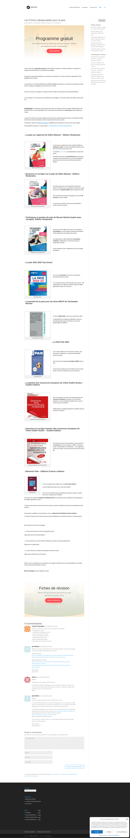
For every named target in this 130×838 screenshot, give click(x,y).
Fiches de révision (53, 600)
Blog (100, 7)
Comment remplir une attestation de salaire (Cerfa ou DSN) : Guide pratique (98, 44)
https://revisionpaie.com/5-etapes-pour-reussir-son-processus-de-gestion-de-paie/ (53, 655)
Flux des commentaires (31, 817)
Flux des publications (30, 815)
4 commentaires (57, 23)
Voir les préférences (122, 832)
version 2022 (63, 151)
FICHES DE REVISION (74, 7)
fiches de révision (43, 122)
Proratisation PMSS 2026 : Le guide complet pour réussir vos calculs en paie (98, 38)
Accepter (97, 832)
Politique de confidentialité (113, 835)
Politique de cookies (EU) (43, 832)
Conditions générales (29, 832)
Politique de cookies (103, 835)
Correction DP (93, 7)
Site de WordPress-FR (30, 819)
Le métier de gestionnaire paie (33, 801)
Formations (85, 7)
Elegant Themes (34, 836)
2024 (39, 815)
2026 (39, 810)
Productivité (28, 803)
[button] (127, 819)
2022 (39, 819)
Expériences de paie (46, 23)
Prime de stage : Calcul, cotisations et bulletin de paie (97, 33)
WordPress (49, 836)
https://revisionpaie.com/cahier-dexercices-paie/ (44, 714)
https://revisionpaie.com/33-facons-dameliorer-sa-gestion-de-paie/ (49, 657)
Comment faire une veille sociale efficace (60, 125)
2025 (39, 812)
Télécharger (54, 51)
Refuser (109, 832)
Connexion (28, 812)
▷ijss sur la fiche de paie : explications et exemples (98, 82)
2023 (39, 817)
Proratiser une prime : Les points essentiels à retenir (98, 58)
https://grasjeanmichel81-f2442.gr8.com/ (64, 711)
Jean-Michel (29, 23)
